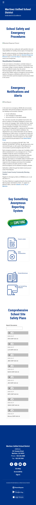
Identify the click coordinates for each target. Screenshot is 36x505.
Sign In (18, 475)
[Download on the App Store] (18, 497)
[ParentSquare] (18, 487)
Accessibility (18, 472)
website (18, 184)
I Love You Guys (15, 56)
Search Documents (11, 325)
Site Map (18, 469)
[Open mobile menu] (3, 2)
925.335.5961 (19, 458)
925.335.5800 (20, 456)
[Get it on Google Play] (18, 492)
